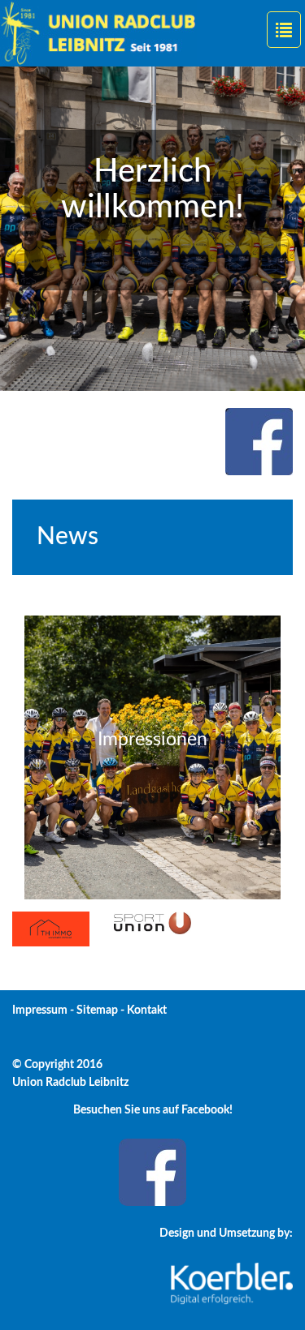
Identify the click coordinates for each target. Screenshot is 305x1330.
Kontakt (147, 1010)
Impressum (40, 1010)
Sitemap (97, 1010)
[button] (23, 228)
